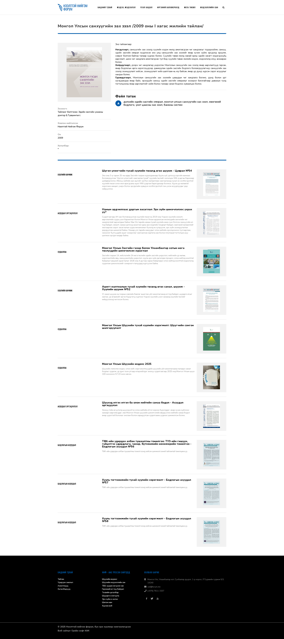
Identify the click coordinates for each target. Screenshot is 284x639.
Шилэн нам (107, 602)
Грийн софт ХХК (80, 630)
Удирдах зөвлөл (65, 582)
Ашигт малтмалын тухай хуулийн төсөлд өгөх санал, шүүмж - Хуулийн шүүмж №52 (143, 288)
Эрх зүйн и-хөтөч (110, 599)
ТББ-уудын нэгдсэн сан (113, 586)
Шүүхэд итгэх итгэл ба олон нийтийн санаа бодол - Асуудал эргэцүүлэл (142, 404)
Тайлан (61, 579)
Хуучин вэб (107, 606)
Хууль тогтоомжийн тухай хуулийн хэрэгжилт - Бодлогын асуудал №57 (146, 481)
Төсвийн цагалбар (110, 592)
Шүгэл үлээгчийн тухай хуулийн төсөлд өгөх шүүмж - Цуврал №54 (147, 170)
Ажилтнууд (63, 586)
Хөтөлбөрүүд (64, 589)
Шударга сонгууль (110, 595)
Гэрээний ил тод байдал (113, 589)
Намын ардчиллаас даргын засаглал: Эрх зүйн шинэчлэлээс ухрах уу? (147, 210)
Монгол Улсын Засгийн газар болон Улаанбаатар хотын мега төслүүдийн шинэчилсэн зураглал (143, 249)
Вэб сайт (63, 630)
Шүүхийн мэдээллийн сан (113, 582)
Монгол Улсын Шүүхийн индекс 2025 (126, 364)
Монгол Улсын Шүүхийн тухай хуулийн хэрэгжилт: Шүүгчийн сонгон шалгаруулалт (148, 326)
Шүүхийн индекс (109, 579)
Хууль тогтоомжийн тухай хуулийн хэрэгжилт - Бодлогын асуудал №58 (146, 519)
